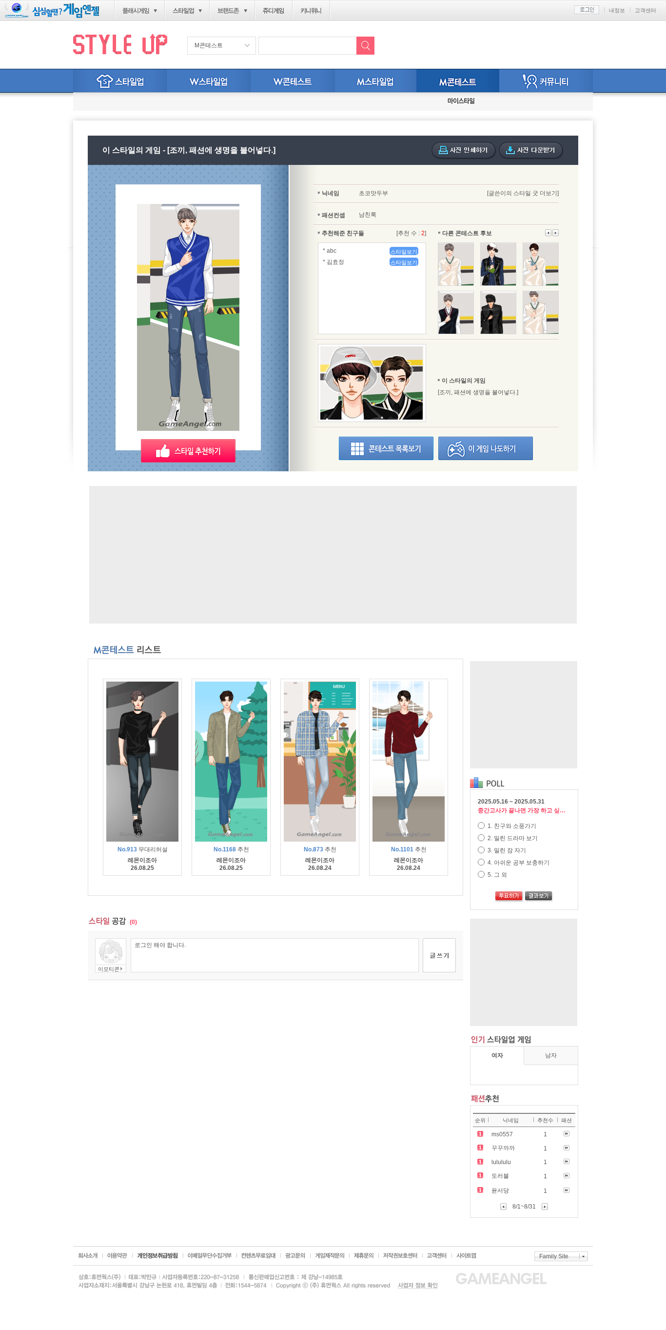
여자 (497, 1055)
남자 (551, 1055)
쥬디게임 (274, 11)
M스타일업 (375, 80)
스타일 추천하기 (188, 451)
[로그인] (586, 9)
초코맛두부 (373, 193)
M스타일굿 (457, 80)
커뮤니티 (546, 80)
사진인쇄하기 (463, 151)
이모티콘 (108, 969)
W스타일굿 (293, 80)
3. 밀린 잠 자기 (506, 850)
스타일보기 (404, 252)
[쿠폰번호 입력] (109, 101)
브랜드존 (228, 11)
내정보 (617, 10)
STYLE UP (120, 43)
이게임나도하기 (485, 448)
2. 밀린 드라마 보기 (512, 838)
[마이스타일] (461, 101)
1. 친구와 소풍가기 (511, 826)
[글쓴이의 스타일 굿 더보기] (523, 193)
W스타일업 (209, 80)
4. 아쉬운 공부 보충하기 (517, 862)
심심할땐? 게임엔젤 (52, 10)
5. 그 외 (496, 874)
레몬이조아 (142, 860)
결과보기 (539, 896)
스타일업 (183, 11)
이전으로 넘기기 (555, 232)
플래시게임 (135, 11)
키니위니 (311, 11)
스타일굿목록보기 (386, 448)
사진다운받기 (531, 151)
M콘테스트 (209, 45)
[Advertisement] (333, 555)
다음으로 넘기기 (548, 232)
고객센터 (645, 10)
